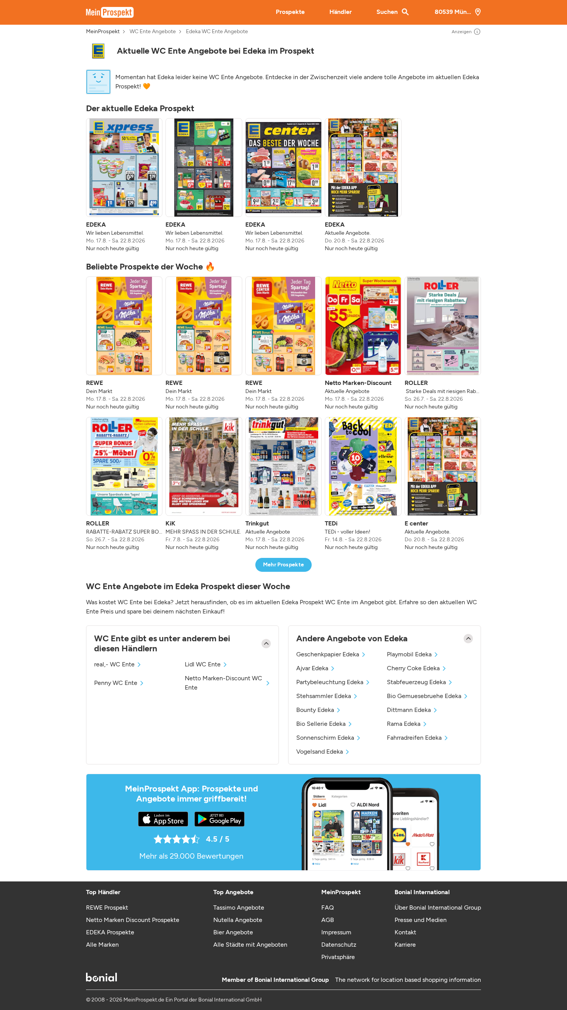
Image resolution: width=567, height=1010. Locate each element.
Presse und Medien (421, 920)
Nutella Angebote (237, 920)
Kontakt (405, 932)
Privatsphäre (338, 957)
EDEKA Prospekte (110, 932)
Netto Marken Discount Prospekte (132, 920)
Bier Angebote (233, 932)
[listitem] (124, 185)
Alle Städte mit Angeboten (250, 944)
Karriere (405, 944)
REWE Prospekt (107, 907)
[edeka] (98, 51)
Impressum (336, 932)
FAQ (327, 907)
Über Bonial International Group (438, 907)
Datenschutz (338, 944)
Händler (340, 11)
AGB (327, 920)
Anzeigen (462, 31)
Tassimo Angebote (238, 907)
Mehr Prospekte (283, 564)
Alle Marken (102, 944)
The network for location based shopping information (408, 979)
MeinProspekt (103, 31)
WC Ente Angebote (153, 31)
